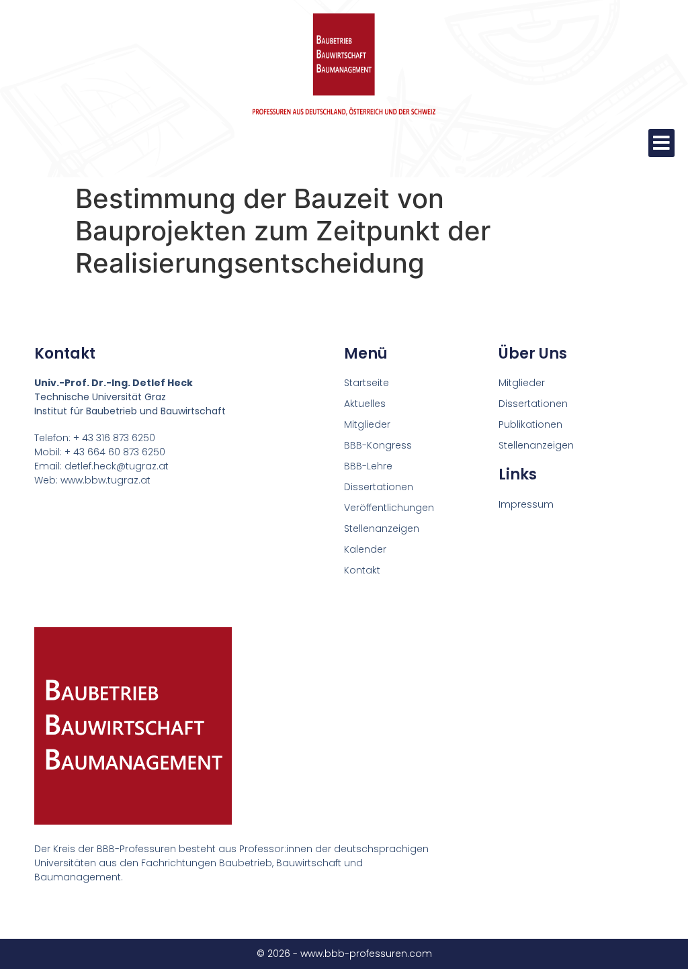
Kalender (365, 549)
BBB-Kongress (378, 445)
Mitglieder (367, 424)
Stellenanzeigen (381, 528)
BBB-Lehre (368, 466)
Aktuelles (365, 403)
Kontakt (362, 570)
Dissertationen (378, 487)
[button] (661, 143)
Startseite (366, 382)
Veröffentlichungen (389, 507)
